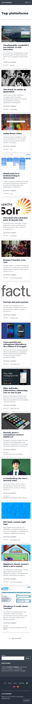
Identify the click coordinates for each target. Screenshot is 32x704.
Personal (12, 65)
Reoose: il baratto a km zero (14, 261)
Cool (4, 454)
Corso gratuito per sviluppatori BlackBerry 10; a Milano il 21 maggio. (15, 344)
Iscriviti (27, 700)
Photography (13, 109)
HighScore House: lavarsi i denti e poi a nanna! (16, 565)
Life (11, 149)
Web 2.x (20, 277)
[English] (14, 687)
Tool (11, 193)
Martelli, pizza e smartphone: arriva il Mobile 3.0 (13, 435)
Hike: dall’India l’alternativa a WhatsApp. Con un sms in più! (15, 390)
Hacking (15, 497)
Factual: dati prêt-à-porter (15, 302)
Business (12, 318)
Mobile (15, 364)
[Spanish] (18, 687)
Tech (18, 364)
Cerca (3, 655)
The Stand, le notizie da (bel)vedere (14, 90)
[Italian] (27, 683)
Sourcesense (13, 235)
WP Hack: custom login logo (14, 523)
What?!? (24, 497)
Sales (16, 277)
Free (11, 277)
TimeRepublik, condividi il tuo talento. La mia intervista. (16, 47)
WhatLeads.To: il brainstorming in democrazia (11, 175)
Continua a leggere (9, 62)
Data (16, 318)
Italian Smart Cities (12, 133)
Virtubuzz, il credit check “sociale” (15, 607)
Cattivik (10, 497)
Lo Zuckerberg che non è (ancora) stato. (15, 479)
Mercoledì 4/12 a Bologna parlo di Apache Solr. (15, 219)
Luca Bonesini (6, 2)
